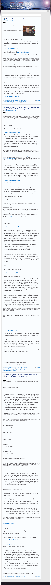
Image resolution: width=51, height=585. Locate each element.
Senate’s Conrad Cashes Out (15, 19)
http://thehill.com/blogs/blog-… (11, 330)
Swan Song (11, 370)
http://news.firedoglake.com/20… (8, 523)
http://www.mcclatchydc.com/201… (9, 158)
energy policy (24, 101)
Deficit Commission (16, 101)
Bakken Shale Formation (14, 100)
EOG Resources (5, 102)
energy (20, 101)
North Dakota (18, 102)
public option (17, 369)
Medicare (14, 102)
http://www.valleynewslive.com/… (23, 52)
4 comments (38, 576)
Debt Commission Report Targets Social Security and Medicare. (14, 389)
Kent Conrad (10, 102)
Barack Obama (12, 110)
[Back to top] (49, 583)
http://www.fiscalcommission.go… (27, 415)
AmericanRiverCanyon (10, 20)
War (15, 110)
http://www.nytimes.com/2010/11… (12, 272)
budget (19, 100)
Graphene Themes (9, 583)
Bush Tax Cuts (23, 100)
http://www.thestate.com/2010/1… (17, 61)
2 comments (38, 367)
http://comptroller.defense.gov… (11, 539)
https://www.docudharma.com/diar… (9, 153)
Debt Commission (18, 368)
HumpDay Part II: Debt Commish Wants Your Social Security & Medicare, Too (21, 375)
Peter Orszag (24, 102)
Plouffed (13, 369)
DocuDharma (25, 6)
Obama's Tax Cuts (6, 369)
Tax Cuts (14, 370)
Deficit (11, 101)
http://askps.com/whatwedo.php (15, 216)
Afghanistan (6, 367)
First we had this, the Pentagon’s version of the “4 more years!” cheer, (14, 383)
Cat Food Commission (20, 367)
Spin (8, 370)
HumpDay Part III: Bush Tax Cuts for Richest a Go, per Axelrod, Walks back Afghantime (22, 108)
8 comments (38, 100)
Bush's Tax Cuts (14, 367)
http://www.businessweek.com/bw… (12, 226)
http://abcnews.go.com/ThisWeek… (12, 96)
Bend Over (10, 367)
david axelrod (13, 368)
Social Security (5, 370)
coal (9, 101)
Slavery (25, 369)
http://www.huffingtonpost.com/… (12, 48)
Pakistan (10, 369)
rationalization (21, 369)
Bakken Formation (7, 100)
